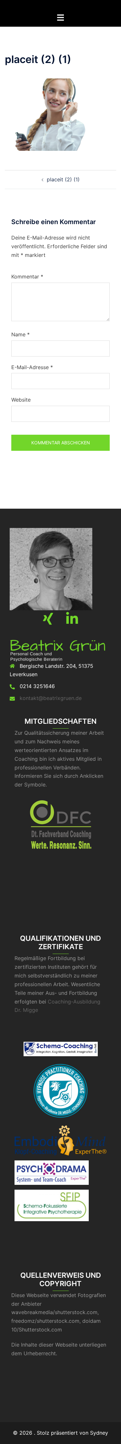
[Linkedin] (72, 622)
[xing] (48, 622)
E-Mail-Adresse (32, 367)
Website (21, 399)
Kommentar (27, 276)
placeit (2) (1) (63, 179)
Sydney (99, 1433)
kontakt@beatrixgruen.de (51, 698)
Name (20, 334)
